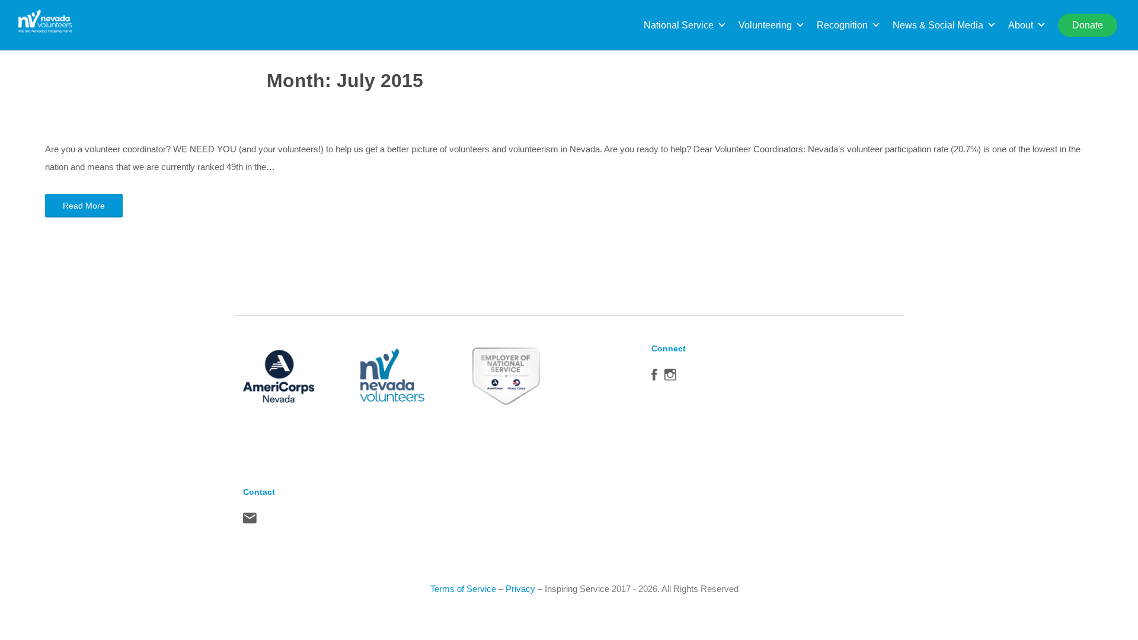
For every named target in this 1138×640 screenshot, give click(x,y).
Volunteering (765, 25)
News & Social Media (938, 25)
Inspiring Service (577, 589)
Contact (250, 521)
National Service (679, 25)
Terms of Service (463, 589)
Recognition (842, 25)
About (1020, 25)
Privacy (520, 589)
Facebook (654, 377)
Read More (84, 205)
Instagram (670, 377)
